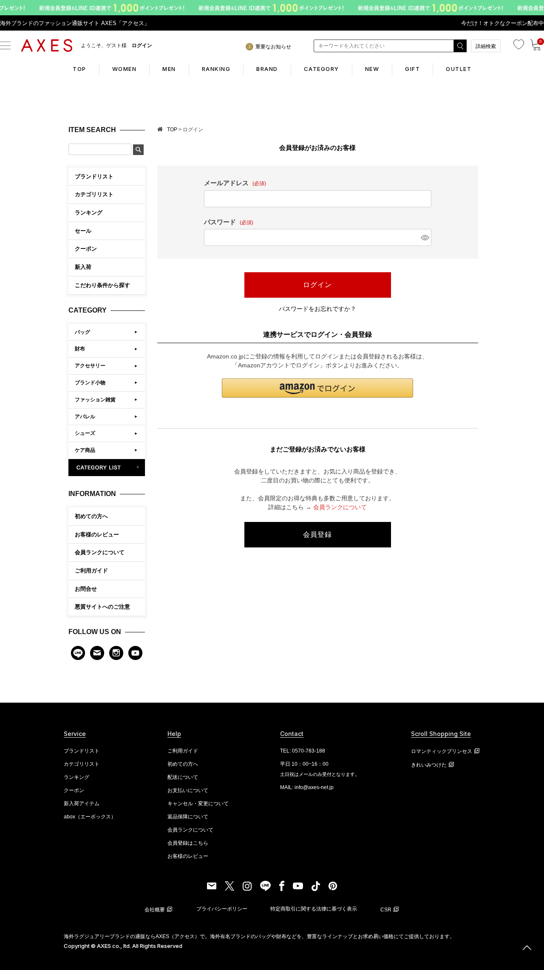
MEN (169, 68)
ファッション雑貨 (95, 400)
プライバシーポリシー (221, 909)
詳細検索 (486, 46)
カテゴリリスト (81, 764)
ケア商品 (85, 450)
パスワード (228, 222)
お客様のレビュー (97, 534)
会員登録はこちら (187, 843)
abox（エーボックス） (90, 817)
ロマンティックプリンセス (441, 751)
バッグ (82, 332)
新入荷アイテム (81, 803)
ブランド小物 (90, 383)
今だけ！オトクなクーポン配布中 (502, 23)
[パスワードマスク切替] (425, 237)
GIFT (412, 68)
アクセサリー (90, 366)
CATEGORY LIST (106, 467)
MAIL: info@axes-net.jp (307, 787)
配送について (182, 777)
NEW (372, 68)
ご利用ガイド (91, 570)
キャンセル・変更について (198, 803)
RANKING (216, 68)
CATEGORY (321, 68)
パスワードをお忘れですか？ (317, 308)
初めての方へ (91, 516)
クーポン (74, 790)
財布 (80, 349)
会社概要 (154, 910)
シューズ (85, 433)
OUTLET (458, 68)
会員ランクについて (100, 552)
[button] (317, 388)
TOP (79, 68)
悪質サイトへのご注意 (102, 606)
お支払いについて (187, 790)
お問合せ (86, 589)
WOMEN (124, 68)
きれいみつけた (429, 765)
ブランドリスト (81, 751)
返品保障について (187, 817)
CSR (385, 910)
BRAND (267, 68)
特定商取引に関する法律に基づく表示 (313, 909)
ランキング (76, 777)
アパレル (85, 417)
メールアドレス (235, 182)
